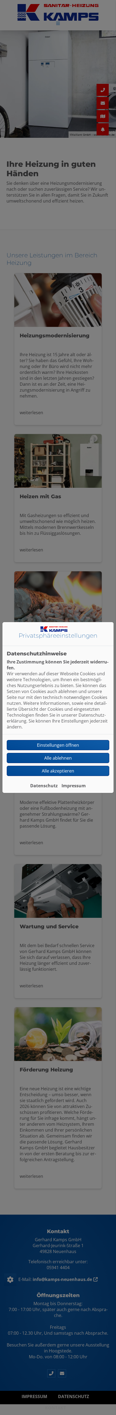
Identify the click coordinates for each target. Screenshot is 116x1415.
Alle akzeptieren (58, 771)
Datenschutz (44, 786)
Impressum (74, 786)
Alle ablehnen (58, 758)
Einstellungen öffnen (58, 745)
